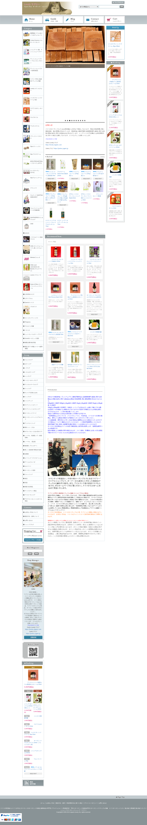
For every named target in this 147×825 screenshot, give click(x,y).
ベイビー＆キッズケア (31, 380)
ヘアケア (27, 368)
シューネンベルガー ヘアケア (33, 334)
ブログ (73, 20)
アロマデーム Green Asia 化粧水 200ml (62, 173)
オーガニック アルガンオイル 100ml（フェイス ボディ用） (33, 742)
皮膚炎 (27, 454)
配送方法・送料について (32, 516)
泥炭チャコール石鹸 (57, 364)
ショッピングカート (115, 20)
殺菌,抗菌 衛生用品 (30, 342)
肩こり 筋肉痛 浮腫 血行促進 (33, 450)
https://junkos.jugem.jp (61, 148)
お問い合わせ (94, 20)
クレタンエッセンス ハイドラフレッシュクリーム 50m (75, 261)
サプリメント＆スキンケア (32, 409)
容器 (26, 482)
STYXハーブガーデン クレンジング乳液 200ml (74, 196)
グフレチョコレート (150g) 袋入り (74, 173)
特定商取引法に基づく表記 (74, 803)
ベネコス (27, 330)
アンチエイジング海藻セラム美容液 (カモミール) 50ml (75, 297)
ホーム (32, 20)
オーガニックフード (30, 413)
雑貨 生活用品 (29, 486)
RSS (31, 782)
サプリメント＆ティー (31, 405)
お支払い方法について (31, 512)
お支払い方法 (50, 803)
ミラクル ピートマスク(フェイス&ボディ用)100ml (75, 333)
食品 (26, 478)
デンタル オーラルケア (31, 384)
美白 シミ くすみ (30, 427)
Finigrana (27, 322)
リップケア (28, 397)
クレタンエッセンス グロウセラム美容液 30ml (51, 173)
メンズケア (28, 376)
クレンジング (29, 474)
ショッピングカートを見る (33, 540)
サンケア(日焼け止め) (31, 392)
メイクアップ (29, 401)
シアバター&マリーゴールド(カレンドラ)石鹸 (33, 769)
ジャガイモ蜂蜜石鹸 (96, 332)
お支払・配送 (53, 20)
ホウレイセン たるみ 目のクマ (33, 431)
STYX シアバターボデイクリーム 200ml (37, 707)
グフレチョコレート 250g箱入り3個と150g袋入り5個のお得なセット (62, 198)
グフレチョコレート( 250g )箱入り (86, 173)
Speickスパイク (29, 302)
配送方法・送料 (60, 803)
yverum (27, 233)
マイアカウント (118, 2)
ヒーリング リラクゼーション (33, 458)
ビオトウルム (29, 298)
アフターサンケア (30, 495)
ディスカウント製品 (30, 491)
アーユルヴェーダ (30, 462)
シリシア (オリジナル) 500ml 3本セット (28, 706)
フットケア (28, 388)
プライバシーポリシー (90, 803)
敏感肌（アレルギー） (31, 445)
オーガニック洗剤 (30, 470)
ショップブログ (29, 524)
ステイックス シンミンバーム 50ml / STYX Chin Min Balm (94, 366)
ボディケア (28, 364)
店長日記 (33, 637)
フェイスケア (29, 360)
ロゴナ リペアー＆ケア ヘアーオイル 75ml (62, 222)
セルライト (28, 466)
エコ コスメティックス (31, 318)
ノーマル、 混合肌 (30, 441)
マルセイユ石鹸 (29, 326)
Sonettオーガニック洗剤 (32, 338)
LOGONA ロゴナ (30, 294)
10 (84, 120)
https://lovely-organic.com (54, 145)
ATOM (33, 784)
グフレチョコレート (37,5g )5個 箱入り (98, 173)
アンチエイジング (30, 423)
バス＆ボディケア (30, 372)
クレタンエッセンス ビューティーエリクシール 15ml (94, 261)
